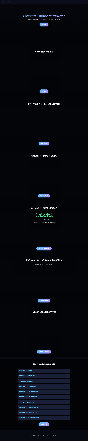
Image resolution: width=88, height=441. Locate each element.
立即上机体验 (44, 424)
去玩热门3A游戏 (44, 300)
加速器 (14, 1)
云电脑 (9, 1)
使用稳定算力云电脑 (44, 351)
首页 (4, 1)
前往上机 (44, 91)
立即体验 (44, 24)
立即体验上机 (44, 143)
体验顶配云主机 (44, 195)
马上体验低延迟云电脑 (44, 248)
